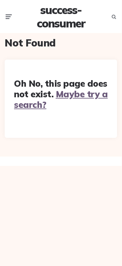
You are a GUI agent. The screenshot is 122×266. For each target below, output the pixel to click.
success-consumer (61, 16)
